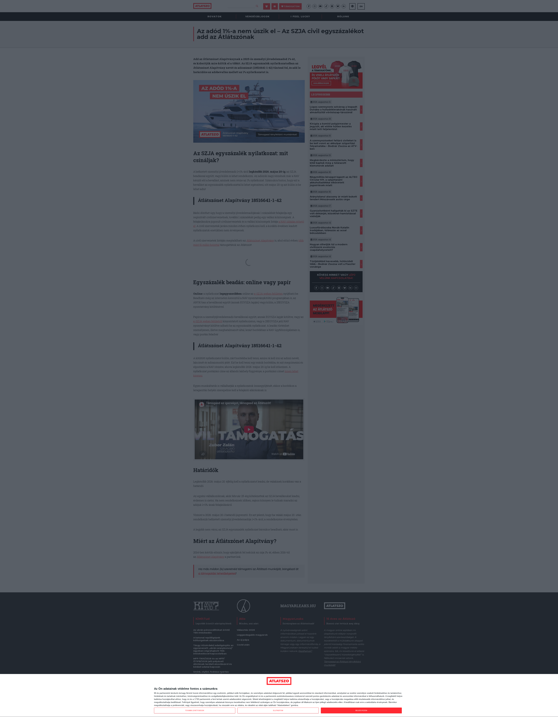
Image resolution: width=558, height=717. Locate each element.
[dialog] (279, 695)
